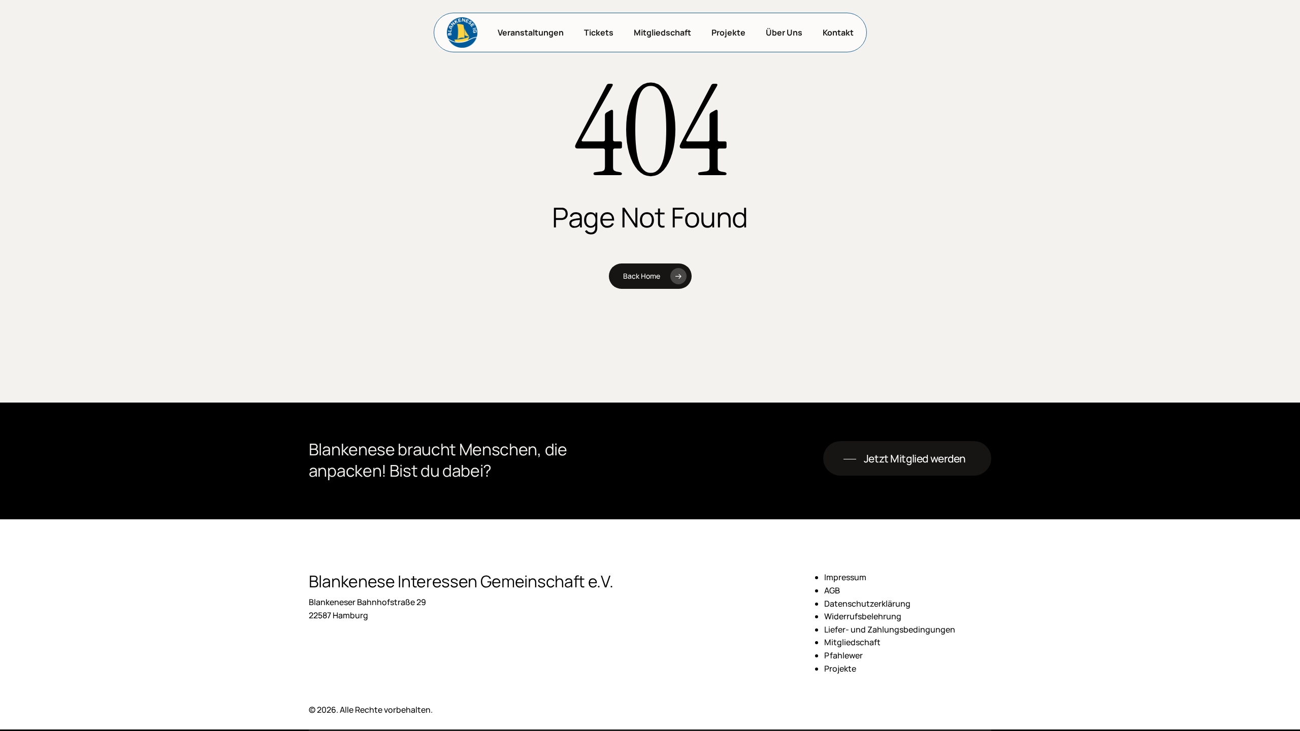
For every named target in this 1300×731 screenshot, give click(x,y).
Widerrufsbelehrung (862, 616)
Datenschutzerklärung (867, 603)
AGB (832, 590)
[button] (907, 459)
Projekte (840, 668)
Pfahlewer (843, 655)
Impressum (845, 577)
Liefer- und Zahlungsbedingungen (889, 629)
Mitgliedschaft (852, 642)
